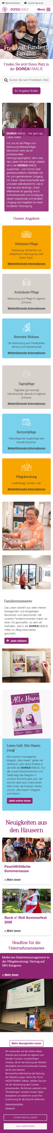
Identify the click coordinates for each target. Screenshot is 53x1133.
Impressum (10, 1108)
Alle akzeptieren (25, 1126)
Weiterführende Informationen (26, 263)
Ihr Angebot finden (26, 90)
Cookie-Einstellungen (25, 1117)
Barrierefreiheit (13, 3)
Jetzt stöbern (18, 640)
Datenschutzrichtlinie (14, 1104)
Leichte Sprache (35, 3)
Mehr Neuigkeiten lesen (26, 1043)
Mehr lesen (14, 879)
